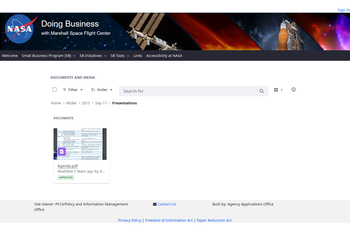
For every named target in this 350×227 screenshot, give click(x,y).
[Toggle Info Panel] (294, 89)
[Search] (262, 91)
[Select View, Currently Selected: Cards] (278, 89)
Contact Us (167, 204)
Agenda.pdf (68, 165)
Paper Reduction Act (214, 220)
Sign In (344, 9)
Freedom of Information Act (169, 220)
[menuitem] (10, 55)
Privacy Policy (129, 220)
